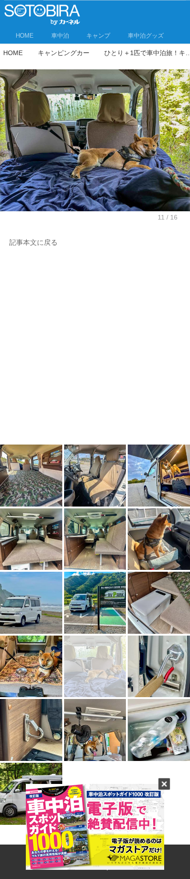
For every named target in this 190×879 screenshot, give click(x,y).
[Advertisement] (95, 348)
